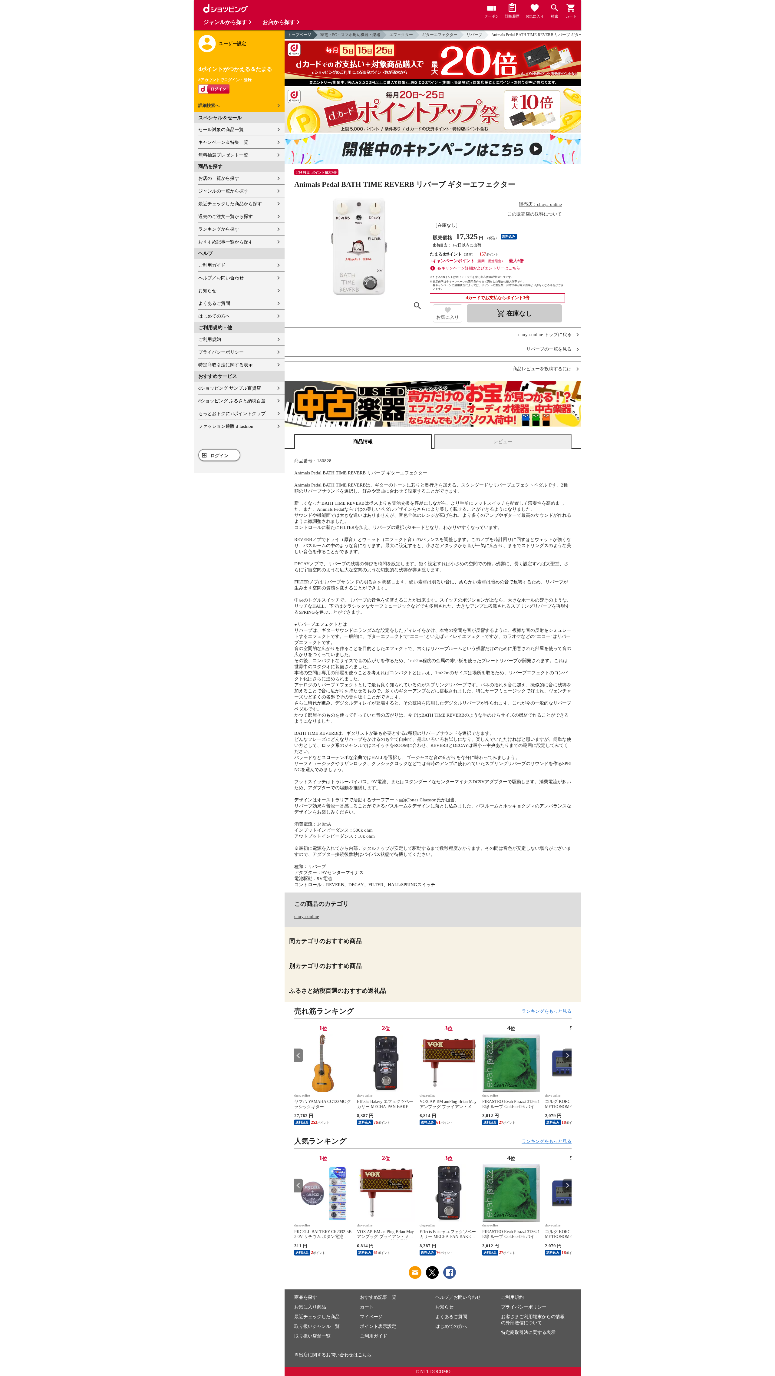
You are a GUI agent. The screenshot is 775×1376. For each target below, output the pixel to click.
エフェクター (401, 34)
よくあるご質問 (214, 303)
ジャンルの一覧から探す (223, 191)
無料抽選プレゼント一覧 (223, 155)
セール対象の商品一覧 (221, 129)
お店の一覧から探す (218, 178)
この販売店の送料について (534, 214)
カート (367, 1307)
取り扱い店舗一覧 (312, 1336)
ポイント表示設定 (378, 1326)
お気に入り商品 (310, 1307)
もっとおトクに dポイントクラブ (231, 413)
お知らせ (207, 290)
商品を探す (305, 1297)
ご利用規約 (209, 339)
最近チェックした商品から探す (230, 203)
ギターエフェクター (439, 34)
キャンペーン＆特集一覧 (223, 142)
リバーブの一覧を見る (549, 349)
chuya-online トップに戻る (545, 334)
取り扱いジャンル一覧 (317, 1326)
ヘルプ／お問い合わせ (221, 278)
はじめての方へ (214, 316)
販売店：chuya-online (540, 204)
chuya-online (306, 916)
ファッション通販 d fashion (225, 426)
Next (567, 1055)
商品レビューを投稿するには (542, 369)
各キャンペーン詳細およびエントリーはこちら (478, 268)
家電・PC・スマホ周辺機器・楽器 (350, 34)
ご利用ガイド (212, 265)
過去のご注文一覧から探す (225, 216)
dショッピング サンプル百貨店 (229, 388)
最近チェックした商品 (317, 1316)
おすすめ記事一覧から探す (225, 241)
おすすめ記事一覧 (378, 1297)
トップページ (299, 34)
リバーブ (474, 34)
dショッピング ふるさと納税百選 (231, 400)
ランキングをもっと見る (547, 1011)
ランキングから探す (218, 229)
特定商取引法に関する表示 (225, 364)
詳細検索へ (208, 105)
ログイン (219, 455)
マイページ (371, 1316)
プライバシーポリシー (221, 352)
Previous (298, 1055)
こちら (364, 1354)
